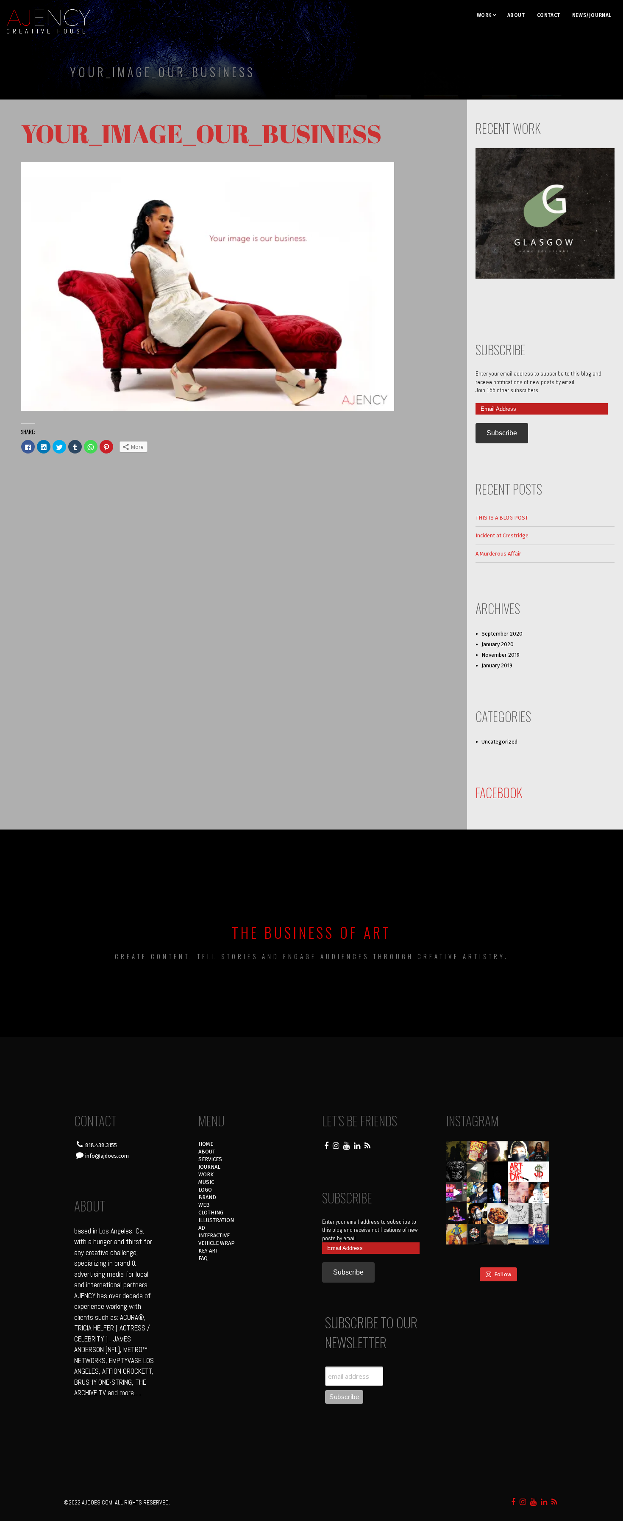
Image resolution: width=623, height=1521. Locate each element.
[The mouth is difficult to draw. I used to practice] (518, 1213)
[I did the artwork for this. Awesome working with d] (518, 1234)
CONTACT (548, 15)
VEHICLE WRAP (216, 1243)
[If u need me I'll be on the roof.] (497, 1234)
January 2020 (497, 644)
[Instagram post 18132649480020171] (456, 1213)
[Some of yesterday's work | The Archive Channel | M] (538, 1234)
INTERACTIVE (214, 1235)
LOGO (205, 1189)
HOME (205, 1144)
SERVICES (210, 1159)
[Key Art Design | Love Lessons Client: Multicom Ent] (518, 1192)
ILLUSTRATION (216, 1220)
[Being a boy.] (518, 1254)
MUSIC (206, 1182)
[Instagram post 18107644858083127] (497, 1171)
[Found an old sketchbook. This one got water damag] (456, 1234)
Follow (502, 1274)
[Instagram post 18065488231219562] (497, 1151)
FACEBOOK (499, 792)
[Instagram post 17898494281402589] (538, 1254)
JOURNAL (209, 1167)
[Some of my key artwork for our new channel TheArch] (456, 1254)
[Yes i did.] (477, 1151)
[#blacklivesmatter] (538, 1151)
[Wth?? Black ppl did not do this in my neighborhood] (477, 1171)
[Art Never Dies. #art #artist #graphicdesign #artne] (518, 1171)
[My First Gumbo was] (497, 1213)
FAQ (203, 1258)
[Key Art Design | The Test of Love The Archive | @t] (538, 1192)
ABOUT (516, 15)
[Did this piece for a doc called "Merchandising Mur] (538, 1171)
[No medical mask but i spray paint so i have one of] (477, 1213)
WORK (484, 15)
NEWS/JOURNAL (592, 15)
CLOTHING (210, 1212)
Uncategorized (499, 741)
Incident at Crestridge (502, 535)
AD (201, 1228)
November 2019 (500, 655)
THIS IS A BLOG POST (502, 517)
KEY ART (208, 1250)
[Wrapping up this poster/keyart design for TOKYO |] (456, 1192)
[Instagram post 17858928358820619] (477, 1192)
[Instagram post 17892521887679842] (456, 1151)
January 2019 (496, 665)
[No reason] (518, 1151)
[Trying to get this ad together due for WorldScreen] (477, 1234)
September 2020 (502, 634)
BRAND (207, 1197)
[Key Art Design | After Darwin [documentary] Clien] (497, 1192)
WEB (204, 1205)
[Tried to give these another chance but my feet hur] (497, 1254)
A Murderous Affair (498, 553)
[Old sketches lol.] (538, 1213)
